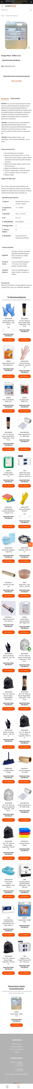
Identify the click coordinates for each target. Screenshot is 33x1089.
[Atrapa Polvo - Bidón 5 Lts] (16, 1003)
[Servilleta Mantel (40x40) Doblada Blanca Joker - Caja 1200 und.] (24, 870)
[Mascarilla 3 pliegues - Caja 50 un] (8, 539)
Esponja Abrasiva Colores (24, 844)
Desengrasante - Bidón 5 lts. (25, 400)
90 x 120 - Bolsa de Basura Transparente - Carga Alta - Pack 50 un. (8, 807)
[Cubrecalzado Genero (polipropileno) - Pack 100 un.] (8, 870)
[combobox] (17, 9)
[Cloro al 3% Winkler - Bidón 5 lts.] (8, 388)
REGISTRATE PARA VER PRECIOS (11, 60)
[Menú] (2, 6)
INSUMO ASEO (8, 507)
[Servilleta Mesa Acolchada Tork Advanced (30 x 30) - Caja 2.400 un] (8, 909)
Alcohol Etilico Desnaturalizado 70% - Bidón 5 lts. (24, 621)
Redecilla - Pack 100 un (25, 551)
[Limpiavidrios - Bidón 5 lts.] (24, 909)
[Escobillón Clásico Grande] (8, 759)
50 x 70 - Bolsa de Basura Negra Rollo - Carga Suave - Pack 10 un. (8, 437)
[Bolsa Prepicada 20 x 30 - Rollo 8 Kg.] (24, 423)
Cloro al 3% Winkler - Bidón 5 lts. (8, 400)
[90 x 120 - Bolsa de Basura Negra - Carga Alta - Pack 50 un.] (8, 832)
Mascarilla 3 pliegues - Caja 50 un (8, 551)
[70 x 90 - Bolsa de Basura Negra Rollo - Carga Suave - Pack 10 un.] (24, 309)
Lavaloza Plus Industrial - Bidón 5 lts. (8, 474)
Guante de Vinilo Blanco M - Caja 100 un (25, 365)
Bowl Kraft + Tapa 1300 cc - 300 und (24, 585)
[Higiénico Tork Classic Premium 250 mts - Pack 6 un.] (24, 947)
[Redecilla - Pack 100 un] (24, 539)
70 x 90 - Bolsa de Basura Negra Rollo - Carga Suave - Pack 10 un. (24, 323)
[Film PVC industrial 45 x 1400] (24, 759)
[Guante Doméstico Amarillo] (24, 498)
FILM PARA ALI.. (8, 582)
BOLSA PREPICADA (24, 432)
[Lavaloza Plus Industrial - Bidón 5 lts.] (8, 461)
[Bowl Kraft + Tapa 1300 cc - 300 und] (24, 573)
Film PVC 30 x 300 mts (8, 585)
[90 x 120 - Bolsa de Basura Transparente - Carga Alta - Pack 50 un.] (8, 794)
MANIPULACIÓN (8, 318)
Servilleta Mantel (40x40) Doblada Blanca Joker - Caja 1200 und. (24, 884)
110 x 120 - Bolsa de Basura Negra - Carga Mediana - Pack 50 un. (8, 696)
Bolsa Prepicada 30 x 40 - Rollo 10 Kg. (24, 806)
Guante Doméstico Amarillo (24, 510)
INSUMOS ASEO (8, 768)
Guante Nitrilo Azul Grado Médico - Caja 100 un (8, 322)
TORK (24, 470)
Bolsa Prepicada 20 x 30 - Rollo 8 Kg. (24, 435)
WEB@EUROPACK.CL (22, 1074)
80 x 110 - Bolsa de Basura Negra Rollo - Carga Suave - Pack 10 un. (24, 696)
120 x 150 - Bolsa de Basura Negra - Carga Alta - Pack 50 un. (8, 960)
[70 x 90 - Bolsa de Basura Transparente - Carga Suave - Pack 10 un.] (24, 644)
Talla (8, 327)
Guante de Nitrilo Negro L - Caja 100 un (8, 734)
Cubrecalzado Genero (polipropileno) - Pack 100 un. (8, 884)
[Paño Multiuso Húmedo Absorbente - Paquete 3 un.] (8, 498)
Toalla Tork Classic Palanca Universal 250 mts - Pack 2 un (24, 474)
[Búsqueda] (30, 10)
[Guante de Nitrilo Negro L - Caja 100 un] (8, 721)
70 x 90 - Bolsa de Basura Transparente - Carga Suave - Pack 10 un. (24, 658)
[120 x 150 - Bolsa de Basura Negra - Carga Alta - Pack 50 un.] (8, 947)
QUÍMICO (8, 361)
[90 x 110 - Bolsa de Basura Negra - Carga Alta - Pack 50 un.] (24, 721)
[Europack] (10, 6)
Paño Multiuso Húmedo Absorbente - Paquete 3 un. (8, 511)
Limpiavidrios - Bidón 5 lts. (24, 921)
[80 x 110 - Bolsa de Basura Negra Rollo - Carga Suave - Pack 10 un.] (24, 683)
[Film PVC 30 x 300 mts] (8, 573)
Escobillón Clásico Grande (8, 771)
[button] (1, 2)
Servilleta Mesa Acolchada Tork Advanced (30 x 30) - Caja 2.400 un (8, 922)
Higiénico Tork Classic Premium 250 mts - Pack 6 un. (24, 960)
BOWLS (24, 582)
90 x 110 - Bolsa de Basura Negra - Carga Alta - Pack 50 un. (25, 734)
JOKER (24, 879)
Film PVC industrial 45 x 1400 (24, 771)
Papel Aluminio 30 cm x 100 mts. (8, 620)
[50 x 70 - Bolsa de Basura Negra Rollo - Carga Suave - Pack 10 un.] (8, 423)
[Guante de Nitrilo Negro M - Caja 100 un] (8, 644)
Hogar (2, 15)
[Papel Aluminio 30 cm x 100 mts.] (8, 608)
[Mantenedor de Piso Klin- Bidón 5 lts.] (8, 352)
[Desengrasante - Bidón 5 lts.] (24, 388)
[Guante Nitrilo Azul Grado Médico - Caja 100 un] (8, 309)
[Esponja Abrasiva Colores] (24, 832)
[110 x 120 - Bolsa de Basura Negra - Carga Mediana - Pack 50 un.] (8, 683)
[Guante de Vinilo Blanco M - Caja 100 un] (24, 352)
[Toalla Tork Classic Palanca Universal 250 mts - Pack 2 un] (24, 461)
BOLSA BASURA (24, 318)
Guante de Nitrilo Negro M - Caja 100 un (8, 657)
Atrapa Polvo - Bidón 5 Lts (16, 1015)
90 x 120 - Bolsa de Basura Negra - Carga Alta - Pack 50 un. (8, 846)
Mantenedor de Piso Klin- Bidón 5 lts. (8, 364)
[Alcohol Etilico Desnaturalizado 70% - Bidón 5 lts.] (24, 608)
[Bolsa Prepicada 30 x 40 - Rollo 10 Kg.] (24, 794)
